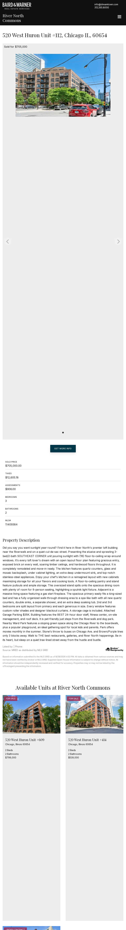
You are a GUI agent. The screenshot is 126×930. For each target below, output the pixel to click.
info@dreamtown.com (106, 4)
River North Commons (13, 18)
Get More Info (63, 448)
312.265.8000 (101, 7)
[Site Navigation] (119, 17)
